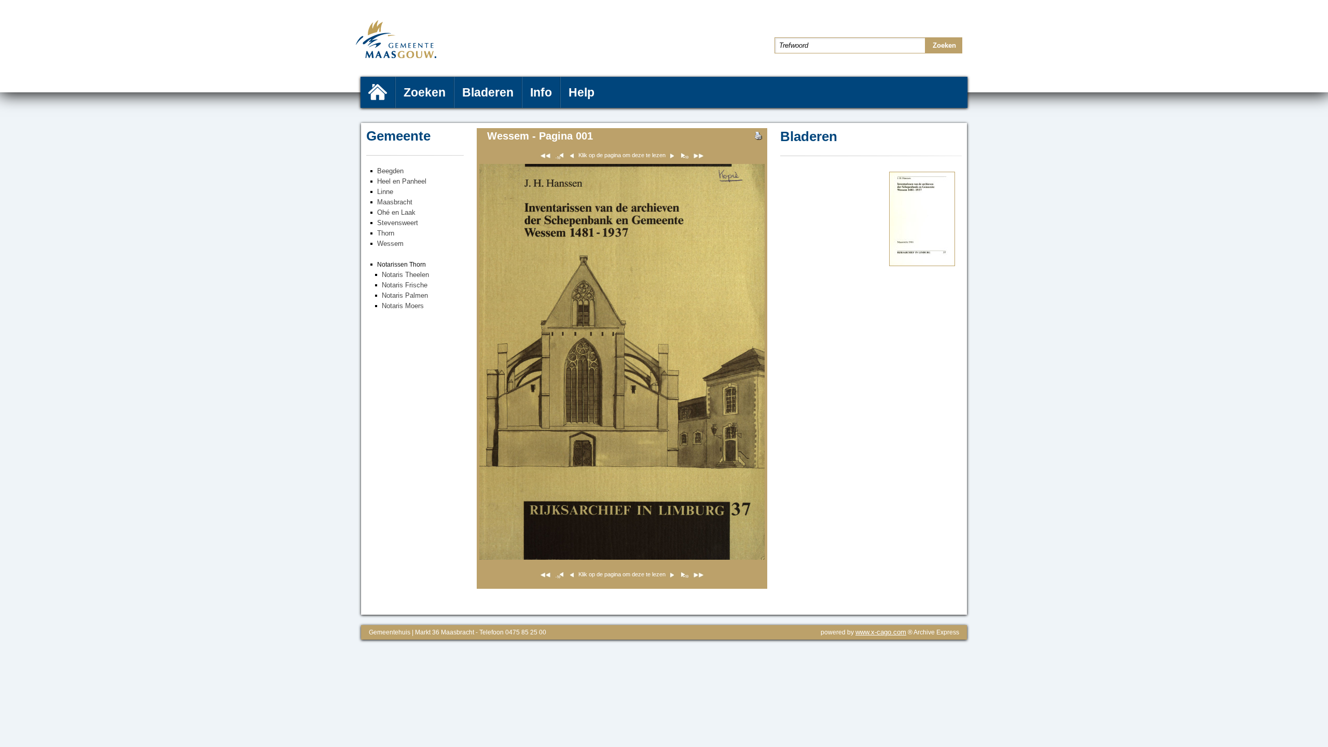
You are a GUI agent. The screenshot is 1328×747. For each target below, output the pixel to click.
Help (581, 92)
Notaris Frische (404, 285)
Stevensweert (397, 223)
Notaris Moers (403, 306)
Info (541, 92)
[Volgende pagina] (922, 264)
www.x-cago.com (880, 632)
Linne (385, 192)
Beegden (390, 171)
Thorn (385, 233)
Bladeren (488, 92)
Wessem (390, 243)
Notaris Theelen (405, 275)
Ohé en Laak (396, 212)
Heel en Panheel (401, 181)
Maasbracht (394, 202)
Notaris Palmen (405, 295)
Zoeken (425, 92)
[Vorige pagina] (684, 157)
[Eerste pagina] (545, 157)
